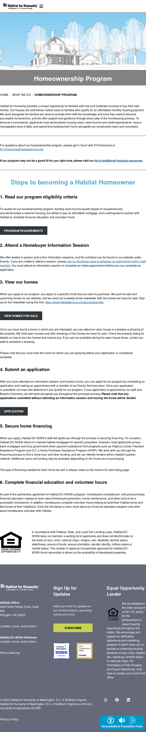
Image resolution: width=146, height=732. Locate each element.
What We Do (21, 95)
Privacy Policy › (10, 719)
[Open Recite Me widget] (122, 722)
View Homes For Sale (21, 316)
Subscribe (73, 628)
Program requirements (23, 231)
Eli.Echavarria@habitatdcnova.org (21, 149)
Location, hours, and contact (17, 626)
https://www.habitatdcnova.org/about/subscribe (74, 302)
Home (4, 95)
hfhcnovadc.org (9, 653)
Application (14, 411)
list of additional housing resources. (119, 160)
